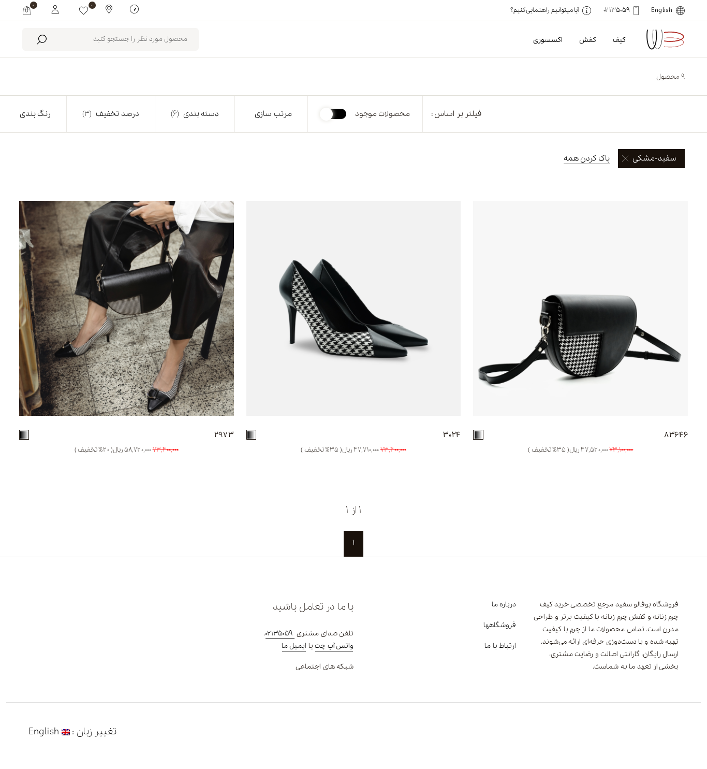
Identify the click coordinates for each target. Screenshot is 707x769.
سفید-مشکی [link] (654, 158)
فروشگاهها (499, 625)
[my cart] (26, 10)
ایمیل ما (294, 646)
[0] (83, 10)
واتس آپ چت (334, 646)
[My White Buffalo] (55, 9)
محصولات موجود (382, 114)
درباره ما (504, 605)
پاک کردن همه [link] (587, 158)
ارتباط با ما (500, 646)
